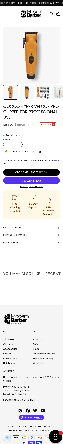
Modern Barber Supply (25, 426)
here (26, 390)
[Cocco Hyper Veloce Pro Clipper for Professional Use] (10, 92)
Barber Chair (10, 358)
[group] (31, 3)
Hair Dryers (9, 363)
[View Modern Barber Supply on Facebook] (27, 410)
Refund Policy (30, 431)
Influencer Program (44, 353)
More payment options (31, 186)
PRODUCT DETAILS (12, 227)
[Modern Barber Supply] (31, 14)
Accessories (10, 349)
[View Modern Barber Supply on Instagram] (20, 410)
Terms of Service (46, 431)
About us (38, 339)
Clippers (8, 344)
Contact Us (39, 363)
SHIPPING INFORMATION (15, 235)
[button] (51, 14)
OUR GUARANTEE (11, 242)
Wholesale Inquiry (43, 358)
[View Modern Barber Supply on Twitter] (35, 410)
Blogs (36, 349)
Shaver (7, 353)
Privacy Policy (15, 431)
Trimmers (8, 339)
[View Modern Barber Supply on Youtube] (42, 410)
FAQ (35, 344)
